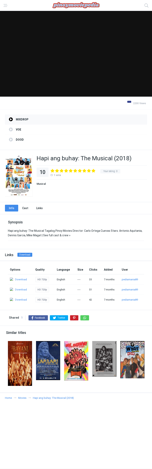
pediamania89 (130, 279)
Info (11, 208)
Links (39, 208)
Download (24, 254)
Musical (41, 184)
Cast (25, 208)
